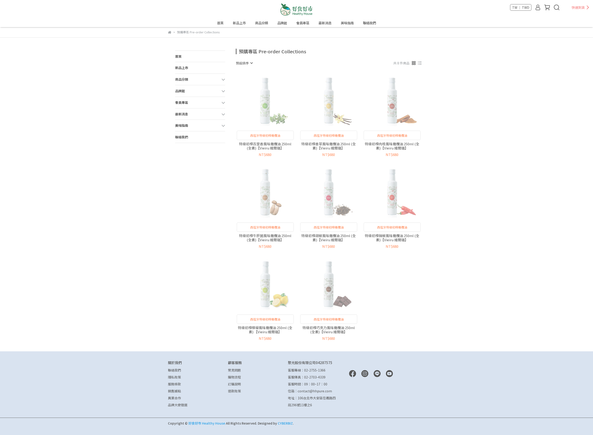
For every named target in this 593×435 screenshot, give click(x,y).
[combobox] (244, 63)
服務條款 (174, 384)
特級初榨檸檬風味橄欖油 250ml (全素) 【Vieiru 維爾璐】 (265, 330)
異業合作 (174, 398)
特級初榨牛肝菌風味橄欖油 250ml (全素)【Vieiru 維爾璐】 (265, 238)
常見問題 (234, 370)
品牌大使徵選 (177, 405)
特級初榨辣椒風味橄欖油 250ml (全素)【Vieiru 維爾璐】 (392, 238)
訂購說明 (234, 384)
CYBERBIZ (285, 423)
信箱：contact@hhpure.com (310, 391)
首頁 (220, 23)
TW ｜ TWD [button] (520, 7)
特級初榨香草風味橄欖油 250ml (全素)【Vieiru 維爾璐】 (328, 146)
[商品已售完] (272, 100)
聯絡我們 (369, 23)
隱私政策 (174, 377)
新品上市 (239, 23)
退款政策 (234, 391)
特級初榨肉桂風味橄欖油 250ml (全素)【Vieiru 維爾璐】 (392, 146)
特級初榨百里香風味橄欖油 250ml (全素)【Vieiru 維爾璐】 (265, 146)
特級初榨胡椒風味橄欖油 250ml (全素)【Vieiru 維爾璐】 (328, 238)
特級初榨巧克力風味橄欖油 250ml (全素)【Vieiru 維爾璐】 (329, 330)
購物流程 (234, 377)
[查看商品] (258, 100)
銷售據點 (174, 391)
